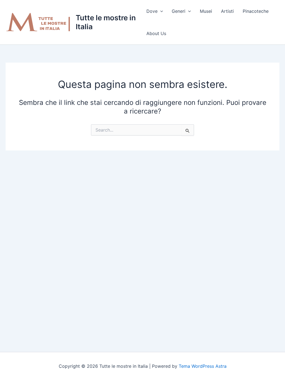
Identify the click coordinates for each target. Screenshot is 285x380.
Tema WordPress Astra (203, 366)
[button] (160, 11)
